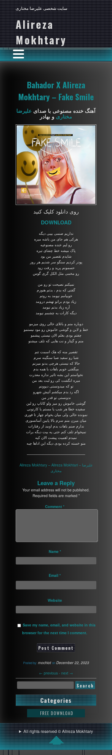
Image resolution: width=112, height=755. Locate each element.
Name (55, 551)
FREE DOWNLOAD (56, 713)
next (67, 673)
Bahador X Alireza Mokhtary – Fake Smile (56, 91)
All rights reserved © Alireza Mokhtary (58, 731)
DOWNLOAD (56, 222)
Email (55, 575)
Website (55, 600)
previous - (50, 673)
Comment (54, 506)
